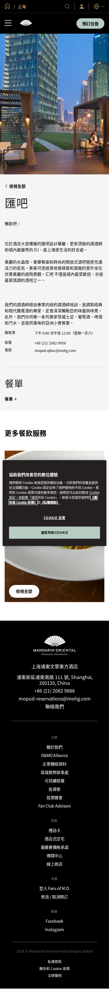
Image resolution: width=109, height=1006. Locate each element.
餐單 (9, 398)
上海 (21, 6)
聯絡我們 (54, 706)
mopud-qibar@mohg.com (55, 350)
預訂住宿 (90, 23)
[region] (54, 503)
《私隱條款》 (50, 502)
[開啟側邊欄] (8, 23)
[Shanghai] (26, 23)
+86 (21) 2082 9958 (50, 342)
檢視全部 (17, 186)
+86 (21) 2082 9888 (54, 690)
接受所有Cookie (54, 532)
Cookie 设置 (54, 517)
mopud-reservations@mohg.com (55, 698)
